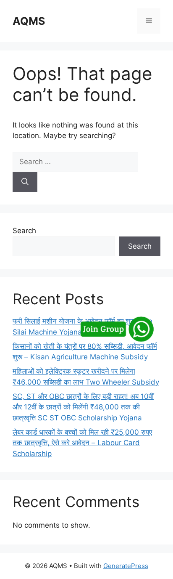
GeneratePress (125, 566)
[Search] (25, 182)
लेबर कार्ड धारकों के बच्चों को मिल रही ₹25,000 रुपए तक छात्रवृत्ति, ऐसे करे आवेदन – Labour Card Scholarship (82, 443)
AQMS (29, 21)
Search (24, 230)
